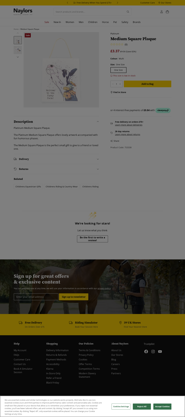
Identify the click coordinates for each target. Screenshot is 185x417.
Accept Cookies (162, 406)
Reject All (141, 406)
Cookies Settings (121, 406)
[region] (92, 406)
